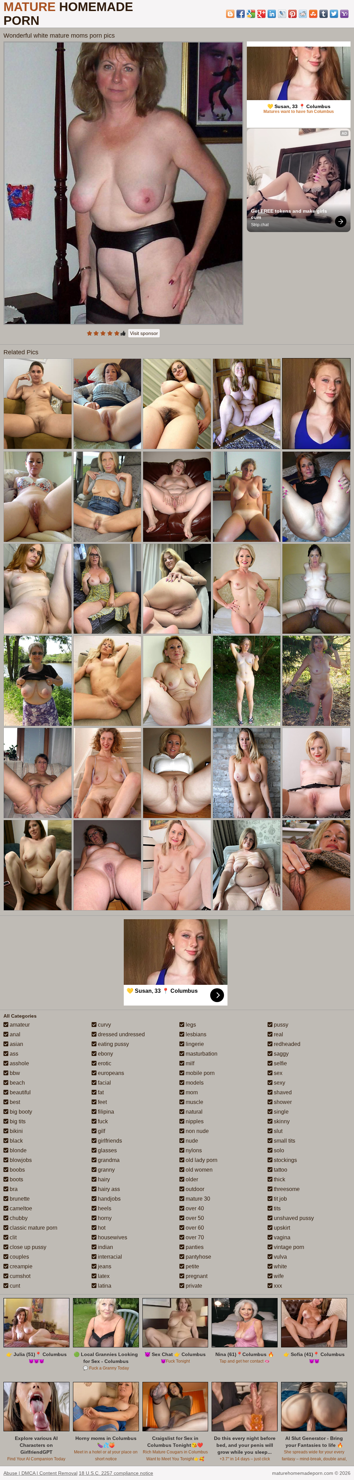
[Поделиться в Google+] (261, 14)
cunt (14, 1286)
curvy (103, 1025)
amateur (19, 1025)
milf (189, 1063)
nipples (194, 1121)
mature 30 (197, 1199)
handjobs (108, 1199)
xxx (277, 1286)
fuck (102, 1121)
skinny (281, 1121)
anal (14, 1034)
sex (277, 1073)
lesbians (195, 1034)
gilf (100, 1131)
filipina (105, 1112)
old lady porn (200, 1160)
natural (193, 1112)
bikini (15, 1131)
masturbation (200, 1054)
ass (13, 1054)
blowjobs (20, 1160)
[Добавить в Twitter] (334, 14)
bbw (14, 1073)
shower (282, 1102)
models (194, 1083)
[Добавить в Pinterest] (292, 14)
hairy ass (108, 1189)
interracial (109, 1257)
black (15, 1141)
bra (13, 1189)
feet (101, 1102)
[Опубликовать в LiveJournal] (282, 14)
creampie (20, 1266)
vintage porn (288, 1247)
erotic (103, 1063)
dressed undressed (120, 1034)
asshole (18, 1063)
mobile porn (199, 1073)
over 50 (194, 1218)
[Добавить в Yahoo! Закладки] (344, 14)
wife (278, 1276)
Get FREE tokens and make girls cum (289, 214)
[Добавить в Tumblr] (323, 14)
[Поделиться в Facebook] (240, 14)
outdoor (194, 1189)
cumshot (19, 1276)
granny (105, 1170)
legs (190, 1025)
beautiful (19, 1092)
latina (103, 1286)
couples (18, 1257)
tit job (279, 1199)
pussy (280, 1025)
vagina (281, 1237)
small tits (283, 1141)
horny (104, 1218)
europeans (110, 1073)
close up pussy (27, 1247)
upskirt (281, 1228)
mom (191, 1092)
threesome (286, 1189)
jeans (103, 1266)
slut (277, 1131)
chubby (18, 1218)
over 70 (194, 1237)
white (279, 1266)
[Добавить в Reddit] (303, 14)
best (14, 1102)
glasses (106, 1150)
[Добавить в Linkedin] (272, 14)
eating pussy (112, 1044)
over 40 (194, 1208)
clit (12, 1237)
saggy (280, 1054)
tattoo (279, 1170)
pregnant (195, 1276)
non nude (196, 1131)
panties (194, 1247)
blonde (17, 1150)
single (280, 1112)
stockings (284, 1160)
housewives (111, 1237)
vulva (279, 1257)
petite (191, 1266)
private (193, 1286)
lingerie (194, 1044)
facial (103, 1083)
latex (103, 1276)
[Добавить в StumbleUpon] (313, 14)
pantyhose (197, 1257)
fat (100, 1092)
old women (198, 1170)
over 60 (194, 1228)
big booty (20, 1112)
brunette (19, 1199)
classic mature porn (32, 1228)
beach (16, 1083)
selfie (279, 1063)
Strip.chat (260, 224)
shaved (282, 1092)
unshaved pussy (293, 1218)
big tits (17, 1121)
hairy (103, 1179)
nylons (193, 1150)
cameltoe (20, 1208)
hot (100, 1228)
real (277, 1034)
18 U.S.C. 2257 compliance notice (116, 1473)
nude (191, 1141)
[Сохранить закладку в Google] (251, 14)
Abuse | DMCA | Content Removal (40, 1473)
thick (278, 1179)
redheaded (286, 1044)
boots (15, 1179)
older (191, 1179)
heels (103, 1208)
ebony (104, 1054)
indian (104, 1247)
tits (276, 1208)
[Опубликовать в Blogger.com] (230, 14)
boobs (16, 1170)
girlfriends (109, 1141)
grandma (108, 1160)
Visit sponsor (144, 333)
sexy (278, 1083)
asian (15, 1044)
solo (278, 1150)
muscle (193, 1102)
